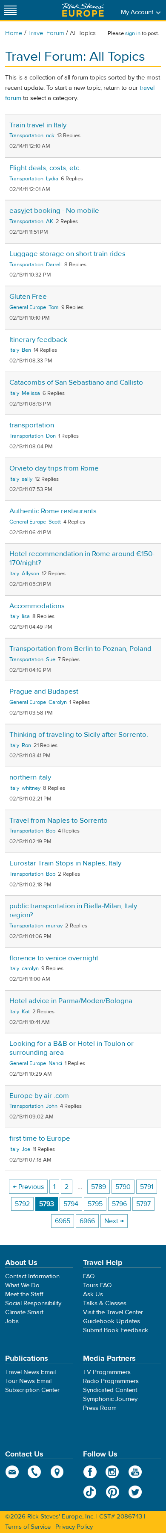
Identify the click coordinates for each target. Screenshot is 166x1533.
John (51, 1106)
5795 (95, 1204)
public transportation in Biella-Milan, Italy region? (73, 910)
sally (27, 479)
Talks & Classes (104, 1303)
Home (14, 33)
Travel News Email (30, 1372)
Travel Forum (46, 33)
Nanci (55, 1063)
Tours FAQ (97, 1285)
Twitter (135, 1492)
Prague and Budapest (43, 691)
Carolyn (58, 702)
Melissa (31, 393)
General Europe (27, 307)
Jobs (12, 1321)
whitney (31, 788)
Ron (26, 745)
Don (51, 436)
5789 (98, 1187)
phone (35, 1472)
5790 (123, 1187)
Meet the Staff (24, 1294)
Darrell (54, 264)
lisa (26, 616)
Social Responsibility (33, 1303)
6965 (62, 1221)
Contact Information (32, 1276)
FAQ (88, 1276)
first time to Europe (39, 1138)
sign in (132, 33)
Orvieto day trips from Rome (54, 468)
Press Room (100, 1408)
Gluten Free (28, 296)
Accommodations (37, 606)
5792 (22, 1204)
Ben (26, 350)
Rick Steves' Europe (83, 10)
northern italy (30, 777)
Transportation (26, 135)
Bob (50, 830)
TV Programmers (107, 1372)
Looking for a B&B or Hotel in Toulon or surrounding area (71, 1048)
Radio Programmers (111, 1381)
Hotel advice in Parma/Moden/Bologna (70, 1001)
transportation (31, 425)
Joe (26, 1149)
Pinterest (113, 1492)
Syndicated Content (110, 1390)
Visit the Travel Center (113, 1312)
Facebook (90, 1472)
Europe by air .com (39, 1095)
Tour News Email (28, 1381)
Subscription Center (32, 1390)
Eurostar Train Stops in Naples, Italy (65, 863)
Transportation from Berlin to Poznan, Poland (80, 648)
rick (50, 135)
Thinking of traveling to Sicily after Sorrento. (78, 734)
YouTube (135, 1472)
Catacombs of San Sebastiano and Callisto (76, 382)
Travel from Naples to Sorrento (58, 820)
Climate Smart (24, 1312)
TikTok (90, 1492)
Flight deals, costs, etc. (45, 168)
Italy (14, 350)
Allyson (30, 573)
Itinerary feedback (38, 339)
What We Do (22, 1285)
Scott (55, 521)
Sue (50, 659)
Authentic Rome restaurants (53, 511)
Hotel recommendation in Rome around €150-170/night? (82, 558)
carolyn (30, 968)
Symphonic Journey (110, 1399)
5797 (143, 1204)
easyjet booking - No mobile (54, 210)
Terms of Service (28, 1527)
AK (49, 221)
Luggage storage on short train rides (67, 254)
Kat (26, 1011)
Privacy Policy (74, 1527)
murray (54, 925)
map (57, 1472)
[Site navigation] (10, 10)
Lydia (52, 178)
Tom (54, 307)
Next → (114, 1221)
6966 (87, 1221)
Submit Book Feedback (115, 1330)
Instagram (113, 1472)
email (12, 1472)
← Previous (28, 1187)
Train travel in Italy (37, 125)
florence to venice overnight (53, 958)
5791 (146, 1187)
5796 (119, 1204)
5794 (70, 1204)
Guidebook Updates (111, 1321)
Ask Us (93, 1294)
